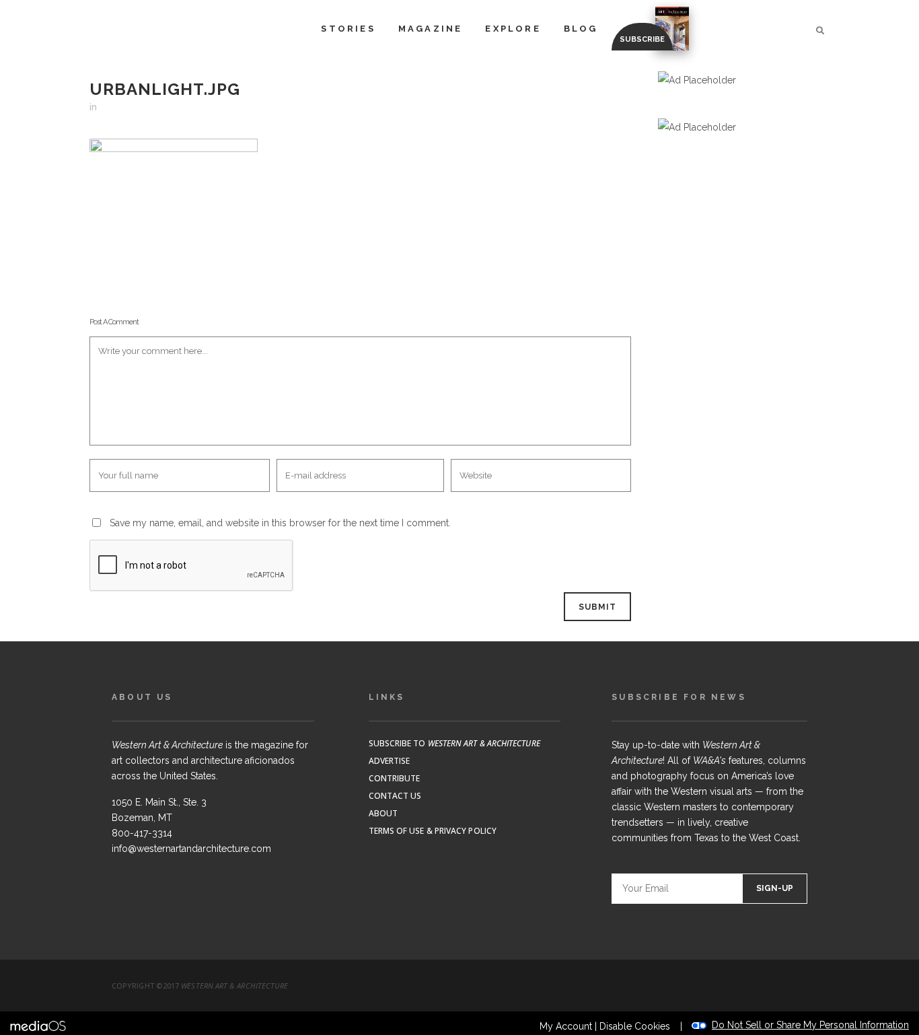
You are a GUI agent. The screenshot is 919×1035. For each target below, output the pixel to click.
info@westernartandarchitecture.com (191, 848)
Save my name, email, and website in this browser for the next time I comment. (280, 523)
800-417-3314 (142, 833)
